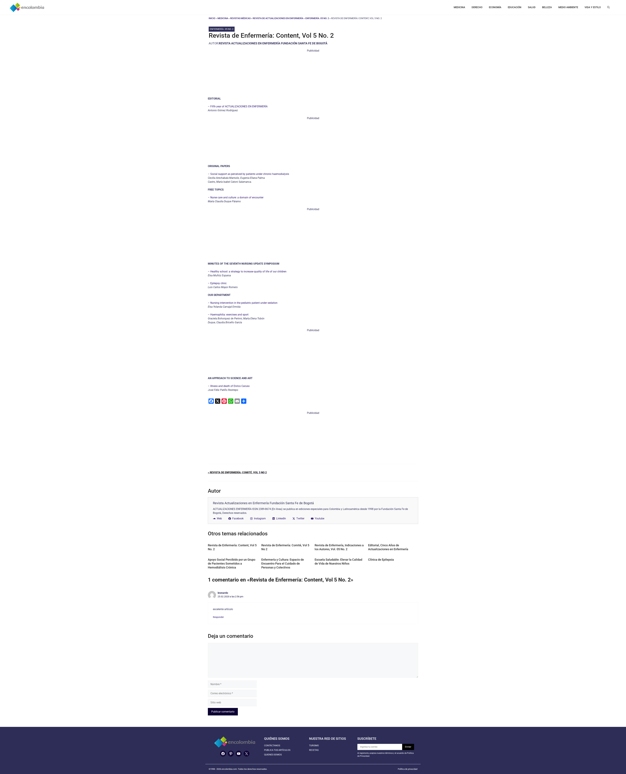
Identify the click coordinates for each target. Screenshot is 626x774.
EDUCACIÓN (514, 7)
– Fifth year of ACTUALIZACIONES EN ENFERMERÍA (238, 106)
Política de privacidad (407, 769)
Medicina (222, 18)
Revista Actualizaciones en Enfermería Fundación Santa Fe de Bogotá (273, 43)
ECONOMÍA (495, 7)
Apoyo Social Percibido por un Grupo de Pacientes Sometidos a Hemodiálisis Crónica (231, 563)
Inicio (212, 18)
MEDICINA (459, 7)
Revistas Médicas (240, 18)
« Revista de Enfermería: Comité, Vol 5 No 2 (237, 472)
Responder (218, 617)
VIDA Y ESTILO (593, 7)
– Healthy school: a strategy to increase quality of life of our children (247, 271)
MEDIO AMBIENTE (568, 7)
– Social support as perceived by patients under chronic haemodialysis (248, 174)
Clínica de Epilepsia (381, 559)
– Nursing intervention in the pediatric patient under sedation (242, 302)
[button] (608, 7)
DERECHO (477, 7)
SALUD (532, 7)
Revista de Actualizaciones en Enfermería (278, 18)
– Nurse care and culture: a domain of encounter (235, 197)
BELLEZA (547, 7)
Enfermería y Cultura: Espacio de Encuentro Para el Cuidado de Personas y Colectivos (282, 563)
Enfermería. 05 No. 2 (317, 18)
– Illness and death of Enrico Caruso (229, 386)
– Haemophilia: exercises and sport (228, 314)
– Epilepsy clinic (217, 283)
